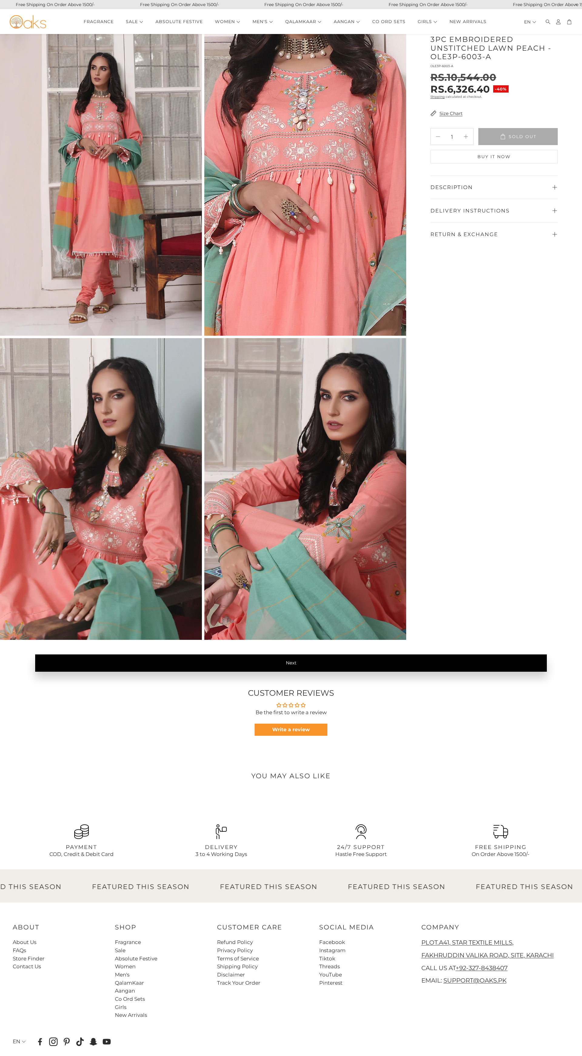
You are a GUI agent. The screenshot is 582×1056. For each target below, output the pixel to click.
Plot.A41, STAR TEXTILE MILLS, (467, 942)
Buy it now (494, 156)
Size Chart (451, 113)
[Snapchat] (93, 1041)
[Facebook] (40, 1041)
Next (291, 663)
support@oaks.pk (475, 980)
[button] (546, 22)
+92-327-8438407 (482, 968)
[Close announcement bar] (575, 4)
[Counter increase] (465, 136)
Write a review (291, 729)
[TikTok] (80, 1041)
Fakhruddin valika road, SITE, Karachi (487, 955)
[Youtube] (106, 1041)
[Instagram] (53, 1041)
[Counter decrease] (438, 136)
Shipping (437, 97)
